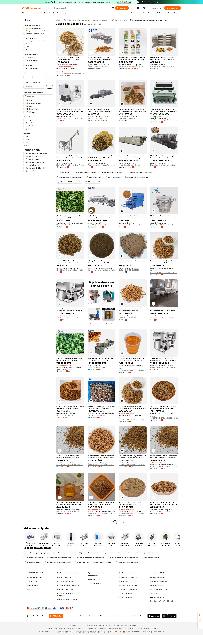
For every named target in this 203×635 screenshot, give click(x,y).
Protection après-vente (65, 589)
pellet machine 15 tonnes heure (90, 553)
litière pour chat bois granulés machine (70, 177)
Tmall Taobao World (91, 625)
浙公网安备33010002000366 (136, 632)
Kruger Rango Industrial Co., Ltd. (129, 165)
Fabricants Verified (94, 579)
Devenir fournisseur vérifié (158, 589)
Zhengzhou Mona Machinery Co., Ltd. (162, 165)
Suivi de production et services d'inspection (67, 594)
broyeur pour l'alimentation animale (60, 557)
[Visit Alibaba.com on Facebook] (151, 601)
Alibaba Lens (36, 616)
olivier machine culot (93, 182)
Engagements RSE (32, 585)
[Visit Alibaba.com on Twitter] (159, 601)
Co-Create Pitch (31, 581)
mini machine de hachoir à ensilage (85, 172)
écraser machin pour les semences (112, 172)
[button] (113, 8)
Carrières (29, 589)
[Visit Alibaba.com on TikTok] (172, 601)
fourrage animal (64, 172)
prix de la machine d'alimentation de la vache (90, 557)
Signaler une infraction (126, 597)
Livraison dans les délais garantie (68, 585)
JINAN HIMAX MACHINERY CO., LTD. (100, 66)
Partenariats (154, 593)
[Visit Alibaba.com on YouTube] (168, 601)
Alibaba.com (141, 616)
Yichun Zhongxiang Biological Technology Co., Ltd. (101, 165)
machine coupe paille (83, 562)
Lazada (101, 625)
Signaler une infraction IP (127, 593)
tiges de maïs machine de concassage (140, 172)
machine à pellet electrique (103, 562)
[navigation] (38, 271)
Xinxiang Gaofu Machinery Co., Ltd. (161, 225)
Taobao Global (110, 625)
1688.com (80, 625)
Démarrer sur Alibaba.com (158, 581)
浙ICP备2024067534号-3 (155, 632)
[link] (200, 615)
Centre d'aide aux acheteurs (128, 577)
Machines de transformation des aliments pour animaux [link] (148, 20)
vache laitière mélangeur (151, 557)
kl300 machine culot (114, 177)
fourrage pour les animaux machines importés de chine (122, 553)
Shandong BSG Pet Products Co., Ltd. (131, 66)
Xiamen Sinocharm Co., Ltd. (65, 225)
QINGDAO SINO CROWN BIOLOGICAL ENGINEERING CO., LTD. (70, 73)
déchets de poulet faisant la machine (70, 182)
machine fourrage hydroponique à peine (39, 553)
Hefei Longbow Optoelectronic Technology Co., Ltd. (70, 118)
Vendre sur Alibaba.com (157, 577)
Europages (132, 625)
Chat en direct (123, 581)
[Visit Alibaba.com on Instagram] (164, 601)
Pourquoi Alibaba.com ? (34, 577)
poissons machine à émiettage (66, 553)
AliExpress (71, 625)
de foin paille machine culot (35, 557)
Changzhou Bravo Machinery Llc (98, 118)
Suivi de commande (156, 585)
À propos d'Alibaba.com (34, 573)
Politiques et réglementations (67, 599)
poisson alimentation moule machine (137, 177)
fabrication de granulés (34, 562)
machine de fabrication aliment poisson (59, 562)
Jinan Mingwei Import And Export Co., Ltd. (70, 270)
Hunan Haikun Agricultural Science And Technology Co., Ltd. (101, 270)
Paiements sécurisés (64, 577)
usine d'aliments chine (95, 177)
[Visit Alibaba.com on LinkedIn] (155, 601)
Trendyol (124, 625)
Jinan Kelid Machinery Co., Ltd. (98, 225)
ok (49, 77)
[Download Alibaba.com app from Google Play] (169, 616)
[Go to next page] (123, 522)
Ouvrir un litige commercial (128, 585)
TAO (118, 625)
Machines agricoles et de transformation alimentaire (110, 20)
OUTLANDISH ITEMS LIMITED (129, 270)
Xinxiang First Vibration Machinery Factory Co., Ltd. (70, 165)
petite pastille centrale (152, 553)
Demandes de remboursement (129, 589)
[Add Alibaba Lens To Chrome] (56, 616)
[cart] (144, 8)
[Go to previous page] (111, 522)
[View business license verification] (121, 632)
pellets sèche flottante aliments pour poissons (124, 557)
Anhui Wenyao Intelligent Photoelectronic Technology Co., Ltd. (164, 120)
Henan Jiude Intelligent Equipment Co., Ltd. (164, 66)
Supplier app (93, 616)
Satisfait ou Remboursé (65, 581)
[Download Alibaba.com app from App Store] (153, 616)
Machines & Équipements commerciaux (77, 20)
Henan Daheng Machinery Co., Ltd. (130, 225)
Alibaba (58, 20)
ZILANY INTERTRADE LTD (127, 118)
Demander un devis (94, 583)
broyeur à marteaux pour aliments (128, 562)
